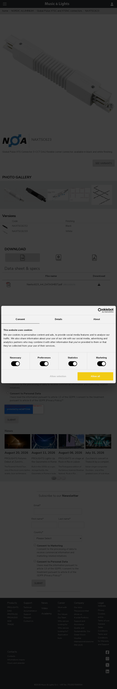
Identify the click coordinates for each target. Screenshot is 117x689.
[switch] (44, 363)
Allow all (95, 376)
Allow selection (58, 376)
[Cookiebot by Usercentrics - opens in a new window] (100, 310)
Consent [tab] (20, 319)
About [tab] (96, 319)
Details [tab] (58, 319)
